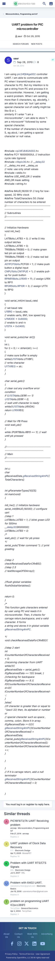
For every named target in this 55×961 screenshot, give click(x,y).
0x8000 (22, 318)
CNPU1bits (11, 271)
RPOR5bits (11, 286)
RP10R (21, 286)
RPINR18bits (11, 278)
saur (20, 36)
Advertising (47, 934)
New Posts (36, 44)
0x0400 (19, 326)
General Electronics (29, 908)
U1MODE (10, 318)
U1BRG (8, 311)
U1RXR (23, 278)
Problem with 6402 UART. (26, 882)
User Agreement (43, 954)
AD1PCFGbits (12, 264)
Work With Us (32, 935)
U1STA (8, 326)
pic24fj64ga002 (26, 74)
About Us (7, 935)
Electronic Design (22, 850)
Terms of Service (26, 954)
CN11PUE (22, 271)
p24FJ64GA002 (26, 150)
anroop (13, 828)
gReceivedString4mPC (36, 475)
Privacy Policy (11, 954)
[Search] (44, 3)
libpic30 (21, 161)
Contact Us (18, 935)
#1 (53, 60)
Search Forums (21, 44)
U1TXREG (10, 366)
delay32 (40, 161)
